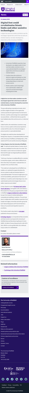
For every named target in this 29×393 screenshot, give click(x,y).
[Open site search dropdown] (27, 1)
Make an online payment (7, 329)
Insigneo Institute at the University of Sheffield (16, 267)
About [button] (25, 4)
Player (2, 322)
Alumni (2, 338)
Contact (3, 346)
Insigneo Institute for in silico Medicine (17, 193)
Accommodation (5, 310)
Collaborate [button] (18, 4)
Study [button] (2, 4)
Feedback (4, 385)
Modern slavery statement (8, 387)
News (3, 15)
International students (6, 312)
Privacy (9, 385)
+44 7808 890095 (6, 256)
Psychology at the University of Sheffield (14, 270)
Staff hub (3, 324)
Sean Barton (6, 247)
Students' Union (5, 343)
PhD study (3, 307)
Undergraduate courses (7, 303)
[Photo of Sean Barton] (14, 241)
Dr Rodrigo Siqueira (6, 217)
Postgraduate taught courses (8, 305)
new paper (21, 211)
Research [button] (9, 4)
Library (2, 341)
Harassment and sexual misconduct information (13, 334)
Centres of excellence (8, 287)
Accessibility (16, 385)
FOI (21, 385)
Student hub (4, 327)
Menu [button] (24, 15)
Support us (3, 317)
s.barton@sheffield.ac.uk (8, 254)
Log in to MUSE (8, 1)
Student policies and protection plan (10, 331)
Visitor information (5, 319)
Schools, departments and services (9, 336)
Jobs (2, 315)
